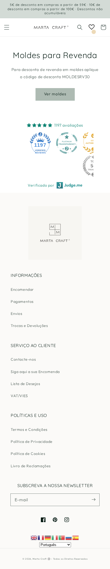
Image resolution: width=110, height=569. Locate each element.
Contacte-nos (23, 359)
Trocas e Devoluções (29, 325)
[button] (7, 27)
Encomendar (22, 289)
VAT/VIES (19, 395)
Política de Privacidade (32, 441)
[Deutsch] (48, 537)
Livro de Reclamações (31, 466)
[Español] (75, 537)
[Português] (61, 537)
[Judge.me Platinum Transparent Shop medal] (66, 143)
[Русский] (68, 537)
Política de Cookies (28, 453)
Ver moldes (55, 93)
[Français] (41, 537)
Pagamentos (22, 301)
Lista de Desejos (25, 383)
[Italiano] (55, 537)
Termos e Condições (29, 429)
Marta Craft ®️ (41, 558)
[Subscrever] (93, 500)
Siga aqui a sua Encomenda (35, 371)
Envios (16, 313)
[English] (34, 537)
